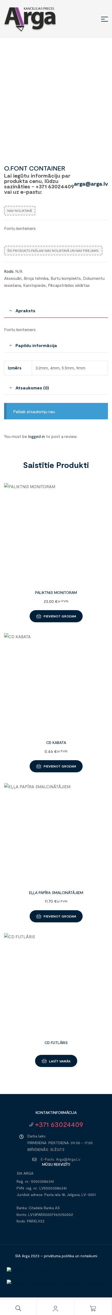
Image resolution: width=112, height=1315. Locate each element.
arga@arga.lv (91, 183)
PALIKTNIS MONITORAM (56, 592)
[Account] (55, 1308)
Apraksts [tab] (25, 310)
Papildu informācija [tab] (36, 345)
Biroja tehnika (36, 278)
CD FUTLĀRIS (56, 1042)
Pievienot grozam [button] (59, 616)
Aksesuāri (12, 278)
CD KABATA (56, 742)
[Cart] (92, 1308)
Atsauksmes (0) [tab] (32, 387)
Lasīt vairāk (60, 1061)
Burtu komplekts (66, 278)
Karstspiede (34, 285)
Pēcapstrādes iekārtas (69, 285)
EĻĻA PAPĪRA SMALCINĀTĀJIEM (56, 892)
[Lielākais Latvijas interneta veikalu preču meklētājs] (56, 1283)
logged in (36, 436)
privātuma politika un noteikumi (70, 1255)
